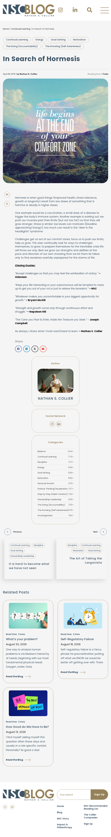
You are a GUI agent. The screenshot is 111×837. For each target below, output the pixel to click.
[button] (104, 10)
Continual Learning (20, 28)
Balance (55, 451)
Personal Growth (55, 483)
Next (95, 531)
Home (6, 28)
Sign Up (88, 823)
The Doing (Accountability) (22, 46)
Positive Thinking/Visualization (55, 488)
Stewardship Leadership (55, 499)
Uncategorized (55, 515)
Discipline (55, 462)
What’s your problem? (22, 639)
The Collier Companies (91, 816)
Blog (59, 812)
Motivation (79, 39)
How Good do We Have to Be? (27, 727)
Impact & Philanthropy (64, 826)
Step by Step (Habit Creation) (55, 494)
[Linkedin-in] (12, 807)
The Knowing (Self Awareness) (63, 46)
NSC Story (63, 818)
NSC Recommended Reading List (95, 807)
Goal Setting (58, 39)
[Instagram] (52, 424)
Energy (39, 39)
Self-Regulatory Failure (77, 639)
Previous (17, 531)
